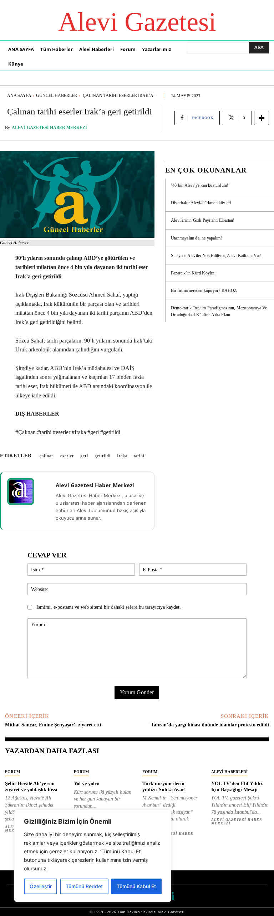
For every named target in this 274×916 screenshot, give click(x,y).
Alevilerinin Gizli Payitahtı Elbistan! (203, 220)
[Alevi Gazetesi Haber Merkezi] (25, 491)
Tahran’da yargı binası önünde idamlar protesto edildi (210, 724)
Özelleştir (41, 886)
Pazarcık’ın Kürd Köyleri (193, 273)
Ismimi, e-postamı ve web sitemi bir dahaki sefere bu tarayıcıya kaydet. (108, 607)
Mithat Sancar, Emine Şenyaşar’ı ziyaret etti (53, 724)
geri (84, 455)
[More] (261, 118)
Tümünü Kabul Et (136, 886)
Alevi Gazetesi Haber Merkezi (49, 127)
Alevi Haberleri (229, 772)
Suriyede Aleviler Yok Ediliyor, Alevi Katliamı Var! (216, 255)
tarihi (139, 455)
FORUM (12, 772)
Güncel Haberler (56, 95)
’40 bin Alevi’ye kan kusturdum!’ (200, 185)
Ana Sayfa (19, 95)
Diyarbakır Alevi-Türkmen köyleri (201, 202)
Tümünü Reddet (84, 886)
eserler (67, 455)
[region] (92, 856)
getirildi (103, 455)
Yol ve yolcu (87, 783)
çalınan (47, 455)
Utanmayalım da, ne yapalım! (196, 238)
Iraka (122, 455)
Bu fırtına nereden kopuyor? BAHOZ (204, 290)
